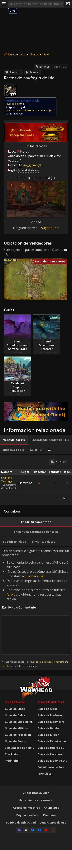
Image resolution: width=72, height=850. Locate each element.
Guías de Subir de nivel (20, 722)
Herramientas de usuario (36, 800)
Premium (49, 815)
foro (10, 594)
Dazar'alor (59, 250)
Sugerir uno (49, 228)
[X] (26, 830)
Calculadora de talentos (20, 747)
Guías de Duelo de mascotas (52, 747)
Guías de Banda (15, 741)
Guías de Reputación (51, 741)
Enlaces (44, 66)
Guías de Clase (15, 709)
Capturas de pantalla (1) (36, 177)
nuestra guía (34, 576)
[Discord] (19, 830)
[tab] (14, 440)
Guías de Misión (48, 734)
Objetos (34, 54)
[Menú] (4, 4)
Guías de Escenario (50, 754)
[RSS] (53, 830)
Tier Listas (12, 754)
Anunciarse (51, 807)
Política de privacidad (21, 822)
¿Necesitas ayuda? (36, 793)
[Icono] (10, 90)
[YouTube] (46, 830)
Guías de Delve (15, 715)
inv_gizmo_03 (32, 165)
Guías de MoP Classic (52, 702)
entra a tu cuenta (45, 661)
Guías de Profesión (18, 734)
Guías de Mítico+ (16, 728)
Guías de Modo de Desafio (52, 760)
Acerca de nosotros (26, 807)
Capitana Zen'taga (6, 479)
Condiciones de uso (53, 822)
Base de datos (17, 54)
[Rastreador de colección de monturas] (36, 411)
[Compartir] (68, 4)
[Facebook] (39, 830)
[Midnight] (12, 760)
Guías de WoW (15, 702)
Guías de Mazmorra (50, 722)
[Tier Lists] (44, 773)
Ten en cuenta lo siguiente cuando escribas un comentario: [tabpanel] (35, 608)
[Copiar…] (52, 462)
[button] (32, 298)
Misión (46, 54)
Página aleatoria (27, 815)
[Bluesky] (33, 830)
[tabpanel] (36, 480)
